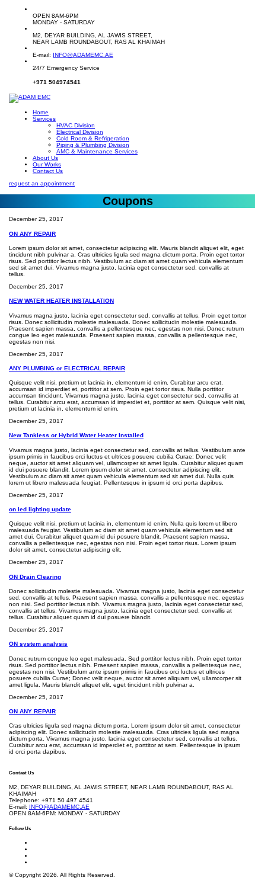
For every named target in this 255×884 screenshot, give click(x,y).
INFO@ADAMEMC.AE (83, 55)
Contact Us (48, 171)
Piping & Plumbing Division (92, 145)
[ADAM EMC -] (29, 97)
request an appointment (42, 183)
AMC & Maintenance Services (97, 151)
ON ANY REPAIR (32, 233)
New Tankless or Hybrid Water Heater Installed (76, 435)
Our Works (47, 164)
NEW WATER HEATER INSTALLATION (61, 300)
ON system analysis (38, 643)
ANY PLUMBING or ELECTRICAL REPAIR (67, 368)
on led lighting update (40, 509)
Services (44, 119)
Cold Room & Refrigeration (92, 138)
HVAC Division (75, 125)
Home (41, 112)
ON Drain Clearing (35, 577)
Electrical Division (79, 132)
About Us (45, 158)
